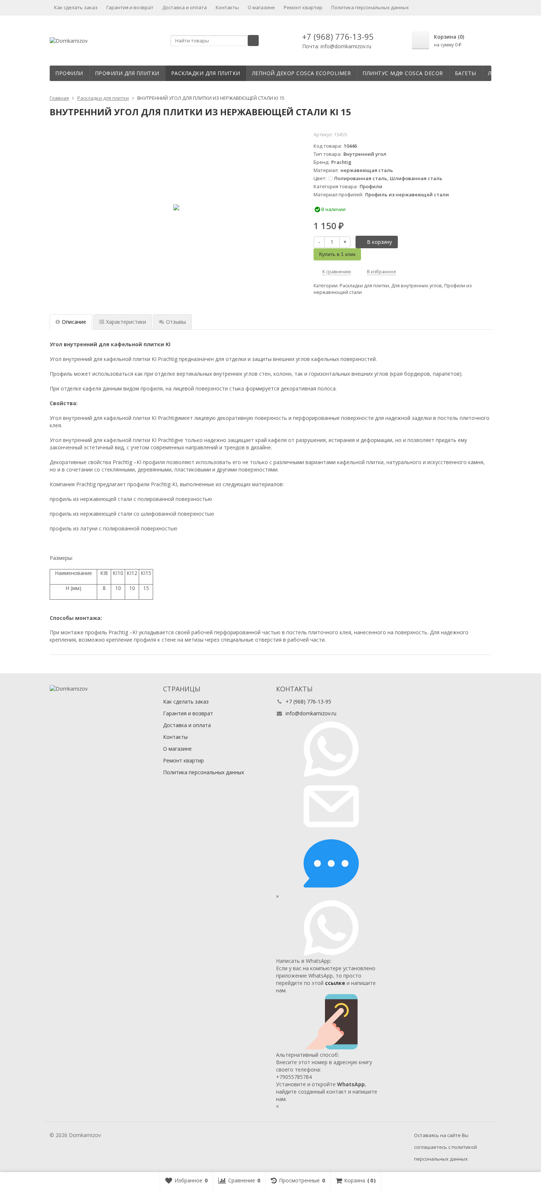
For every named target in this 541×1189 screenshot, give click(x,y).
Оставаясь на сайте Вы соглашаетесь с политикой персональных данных (445, 1147)
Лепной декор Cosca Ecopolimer (301, 73)
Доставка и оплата (184, 7)
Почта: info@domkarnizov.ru (336, 46)
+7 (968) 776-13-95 (338, 36)
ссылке (335, 982)
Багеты (465, 73)
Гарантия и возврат (129, 7)
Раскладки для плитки (205, 73)
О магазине (261, 7)
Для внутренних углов (416, 286)
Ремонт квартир (303, 7)
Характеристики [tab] (126, 321)
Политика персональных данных (370, 7)
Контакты (227, 7)
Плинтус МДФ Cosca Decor (403, 73)
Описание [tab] (74, 321)
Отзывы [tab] (176, 321)
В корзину (379, 241)
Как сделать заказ (76, 7)
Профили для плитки (127, 73)
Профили (69, 73)
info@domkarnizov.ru (311, 713)
